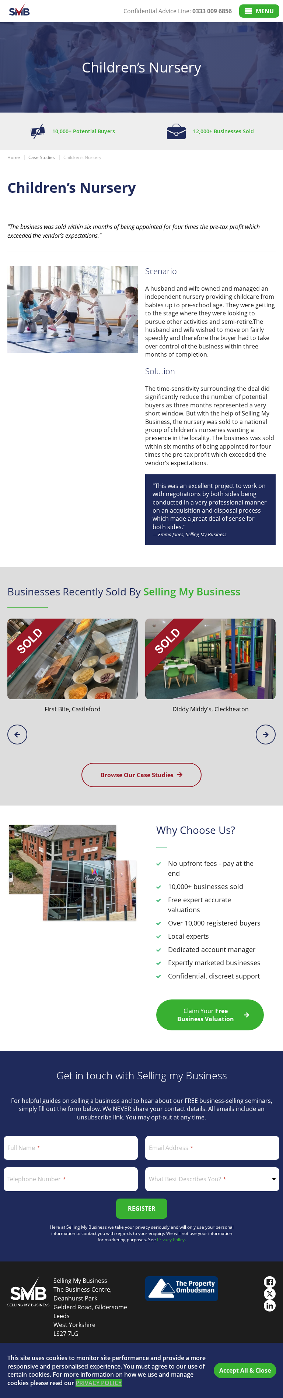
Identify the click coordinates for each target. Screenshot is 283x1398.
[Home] (19, 11)
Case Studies (41, 157)
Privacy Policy (171, 1239)
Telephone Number (34, 1179)
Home (13, 157)
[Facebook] (270, 1282)
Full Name (21, 1148)
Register (142, 1208)
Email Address (168, 1148)
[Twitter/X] (270, 1294)
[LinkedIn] (270, 1306)
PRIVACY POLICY (99, 1383)
